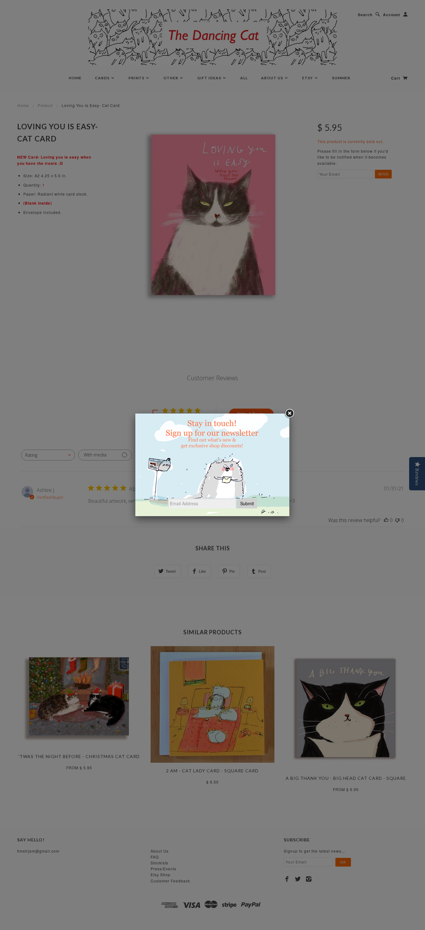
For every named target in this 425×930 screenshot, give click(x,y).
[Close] (289, 413)
